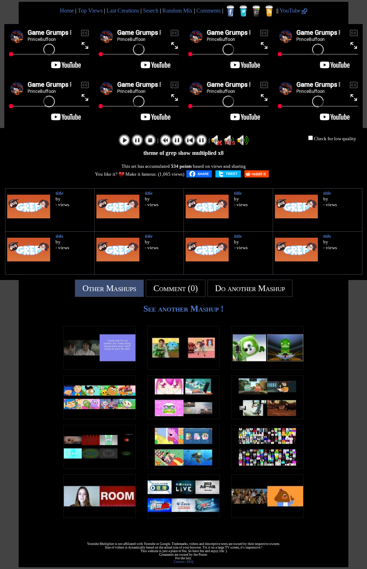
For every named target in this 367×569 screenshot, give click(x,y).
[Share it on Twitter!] (228, 173)
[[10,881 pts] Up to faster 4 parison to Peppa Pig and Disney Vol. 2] (183, 467)
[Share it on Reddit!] (256, 173)
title (59, 193)
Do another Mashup (250, 288)
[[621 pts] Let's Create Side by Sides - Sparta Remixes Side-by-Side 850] (267, 417)
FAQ (190, 562)
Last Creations (122, 11)
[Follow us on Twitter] (243, 11)
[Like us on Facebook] (230, 11)
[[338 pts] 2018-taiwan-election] (183, 516)
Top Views (90, 11)
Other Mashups (109, 288)
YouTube (291, 11)
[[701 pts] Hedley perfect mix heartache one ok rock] (99, 368)
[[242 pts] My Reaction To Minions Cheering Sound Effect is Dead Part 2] (267, 516)
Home (67, 11)
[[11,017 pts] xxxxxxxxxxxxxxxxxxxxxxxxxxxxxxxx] (99, 516)
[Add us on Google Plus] (256, 11)
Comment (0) (175, 288)
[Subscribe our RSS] (269, 11)
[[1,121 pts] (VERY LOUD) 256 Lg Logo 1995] (267, 467)
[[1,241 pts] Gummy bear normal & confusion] (267, 368)
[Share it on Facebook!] (199, 173)
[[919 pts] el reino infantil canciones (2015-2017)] (99, 417)
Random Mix (177, 11)
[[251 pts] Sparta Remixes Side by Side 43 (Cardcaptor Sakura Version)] (183, 417)
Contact (179, 562)
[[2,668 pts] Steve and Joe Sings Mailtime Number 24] (183, 368)
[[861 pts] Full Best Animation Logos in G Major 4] (99, 467)
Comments (208, 11)
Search (150, 11)
